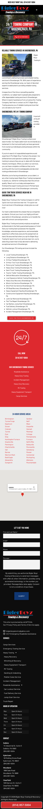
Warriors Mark (10, 455)
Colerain (8, 429)
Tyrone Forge (9, 421)
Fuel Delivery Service (12, 693)
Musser (29, 452)
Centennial (30, 455)
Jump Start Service (12, 697)
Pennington (9, 444)
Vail (6, 450)
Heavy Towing (8, 653)
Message (6, 558)
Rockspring (30, 457)
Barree (7, 452)
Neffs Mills (30, 442)
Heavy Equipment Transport (22, 392)
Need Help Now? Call (16, 2)
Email (5, 541)
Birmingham (9, 419)
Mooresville (30, 447)
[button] (22, 494)
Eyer (6, 434)
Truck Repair (8, 701)
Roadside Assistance (21, 372)
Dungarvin (8, 463)
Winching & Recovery (12, 661)
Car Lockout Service (12, 689)
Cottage (29, 434)
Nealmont (8, 424)
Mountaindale (31, 463)
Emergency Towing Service (14, 648)
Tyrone (7, 432)
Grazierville (9, 442)
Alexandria (9, 460)
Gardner (29, 419)
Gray (6, 437)
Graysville (29, 426)
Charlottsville (9, 447)
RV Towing (21, 388)
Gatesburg (30, 450)
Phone (5, 549)
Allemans (29, 460)
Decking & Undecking (12, 673)
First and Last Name (10, 532)
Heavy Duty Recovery (21, 384)
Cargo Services (21, 396)
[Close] (34, 487)
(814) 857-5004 (29, 2)
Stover (7, 426)
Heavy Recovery (10, 657)
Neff (28, 421)
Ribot (28, 424)
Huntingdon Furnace (12, 439)
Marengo (29, 432)
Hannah (29, 429)
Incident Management (21, 380)
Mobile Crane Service (12, 677)
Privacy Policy (11, 625)
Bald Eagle (9, 457)
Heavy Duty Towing (21, 376)
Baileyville (30, 444)
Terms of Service (28, 625)
